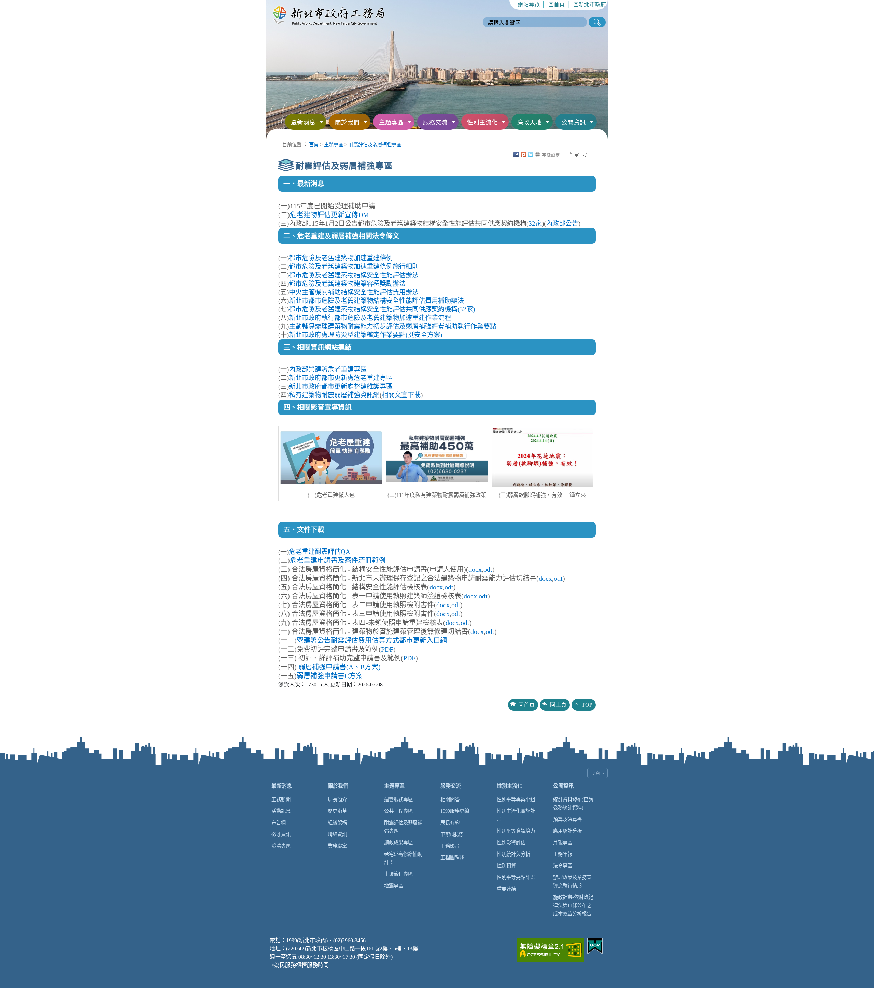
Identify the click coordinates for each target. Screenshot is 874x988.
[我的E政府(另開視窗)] (595, 945)
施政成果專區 (398, 842)
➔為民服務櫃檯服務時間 (299, 965)
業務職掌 (337, 846)
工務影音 (450, 846)
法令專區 (562, 865)
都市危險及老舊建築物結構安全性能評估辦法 (354, 275)
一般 (576, 155)
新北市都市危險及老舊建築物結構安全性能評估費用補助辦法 (376, 300)
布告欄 (278, 822)
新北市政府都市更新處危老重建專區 (341, 377)
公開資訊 (573, 122)
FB (516, 154)
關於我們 (347, 122)
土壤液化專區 (398, 874)
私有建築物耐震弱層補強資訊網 (334, 395)
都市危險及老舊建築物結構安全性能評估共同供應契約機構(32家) (382, 309)
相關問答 (450, 799)
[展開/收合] (597, 773)
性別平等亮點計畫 (516, 877)
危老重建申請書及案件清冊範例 (337, 560)
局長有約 (450, 822)
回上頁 (558, 705)
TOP (587, 705)
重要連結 (506, 889)
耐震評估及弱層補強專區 (375, 144)
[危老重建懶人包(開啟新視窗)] (331, 457)
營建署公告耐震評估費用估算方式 (348, 640)
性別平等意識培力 (516, 831)
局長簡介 (337, 799)
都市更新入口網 (423, 640)
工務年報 (562, 854)
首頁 (314, 144)
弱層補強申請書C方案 (330, 676)
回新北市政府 (589, 5)
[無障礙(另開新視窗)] (550, 949)
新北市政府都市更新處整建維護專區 (341, 386)
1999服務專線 (454, 811)
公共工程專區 (398, 811)
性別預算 (506, 865)
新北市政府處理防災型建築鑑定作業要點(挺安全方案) (365, 334)
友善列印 (537, 154)
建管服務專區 (398, 799)
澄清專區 (281, 846)
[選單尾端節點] (599, 116)
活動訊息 (281, 811)
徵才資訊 (281, 834)
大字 (584, 155)
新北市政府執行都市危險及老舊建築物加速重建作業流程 (370, 317)
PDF (387, 649)
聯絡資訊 (337, 834)
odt (487, 569)
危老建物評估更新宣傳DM (329, 215)
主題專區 (391, 122)
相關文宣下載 (401, 395)
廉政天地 (529, 122)
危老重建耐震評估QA (319, 551)
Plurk (523, 154)
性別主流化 (482, 122)
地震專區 (393, 885)
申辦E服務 (451, 834)
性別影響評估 (511, 842)
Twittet (530, 154)
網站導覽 (529, 5)
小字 (569, 155)
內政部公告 (562, 223)
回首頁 (556, 5)
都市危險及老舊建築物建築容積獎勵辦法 (347, 283)
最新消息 (303, 122)
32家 (535, 223)
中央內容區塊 (591, 154)
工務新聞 (281, 799)
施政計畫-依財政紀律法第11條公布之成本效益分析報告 (573, 905)
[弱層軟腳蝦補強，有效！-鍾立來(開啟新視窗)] (542, 457)
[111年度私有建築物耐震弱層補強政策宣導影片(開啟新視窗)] (437, 457)
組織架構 (337, 822)
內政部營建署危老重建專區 (328, 369)
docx (475, 569)
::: (515, 5)
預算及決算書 (567, 819)
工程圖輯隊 (452, 857)
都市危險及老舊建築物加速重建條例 (341, 258)
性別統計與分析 (513, 854)
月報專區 (562, 842)
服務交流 (435, 122)
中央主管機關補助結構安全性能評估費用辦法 (354, 292)
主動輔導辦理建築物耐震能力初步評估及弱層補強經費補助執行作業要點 (392, 326)
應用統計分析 (567, 831)
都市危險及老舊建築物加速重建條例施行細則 (354, 266)
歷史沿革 (337, 811)
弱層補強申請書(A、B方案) (339, 667)
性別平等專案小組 (516, 799)
